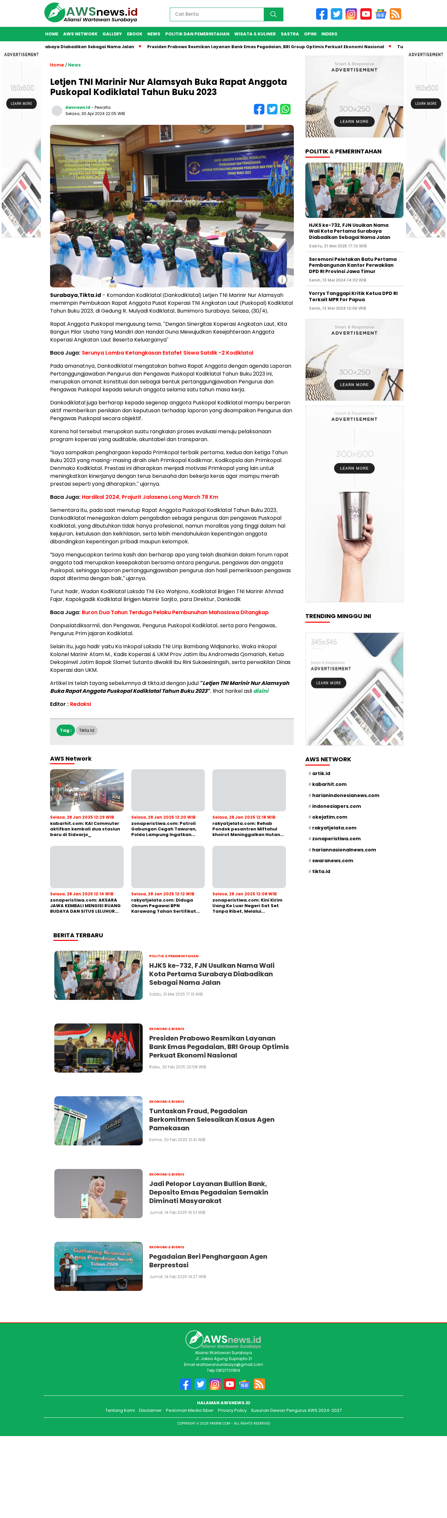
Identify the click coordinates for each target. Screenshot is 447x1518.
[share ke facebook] (260, 113)
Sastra (290, 34)
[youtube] (367, 18)
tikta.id (86, 730)
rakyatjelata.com (334, 828)
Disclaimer (150, 1410)
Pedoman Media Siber (190, 1410)
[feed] (396, 18)
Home (51, 34)
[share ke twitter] (273, 113)
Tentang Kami (120, 1410)
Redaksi (80, 704)
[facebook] (323, 18)
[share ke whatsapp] (286, 113)
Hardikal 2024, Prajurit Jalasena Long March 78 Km (150, 497)
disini (260, 691)
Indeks (329, 34)
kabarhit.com (329, 784)
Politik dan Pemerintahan (197, 34)
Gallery (112, 34)
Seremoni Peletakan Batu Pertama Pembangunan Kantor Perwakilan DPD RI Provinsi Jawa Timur (353, 265)
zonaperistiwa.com (336, 839)
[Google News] (382, 18)
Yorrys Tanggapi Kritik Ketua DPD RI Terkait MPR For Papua (353, 296)
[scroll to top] (432, 1482)
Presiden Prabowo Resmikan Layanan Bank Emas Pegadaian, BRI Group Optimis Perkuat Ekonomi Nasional (231, 46)
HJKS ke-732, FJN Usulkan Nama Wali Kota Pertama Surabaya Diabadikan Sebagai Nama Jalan (349, 231)
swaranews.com (332, 861)
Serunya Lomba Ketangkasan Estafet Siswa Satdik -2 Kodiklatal (167, 353)
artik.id (321, 773)
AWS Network (80, 34)
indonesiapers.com (336, 806)
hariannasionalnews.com (344, 850)
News (153, 34)
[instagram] (353, 18)
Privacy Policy (232, 1410)
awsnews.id (77, 107)
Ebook (134, 34)
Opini (310, 34)
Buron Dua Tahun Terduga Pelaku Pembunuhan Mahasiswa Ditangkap (175, 612)
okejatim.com (329, 817)
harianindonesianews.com (345, 795)
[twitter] (338, 18)
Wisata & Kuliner (255, 34)
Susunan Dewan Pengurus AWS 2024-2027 (296, 1410)
